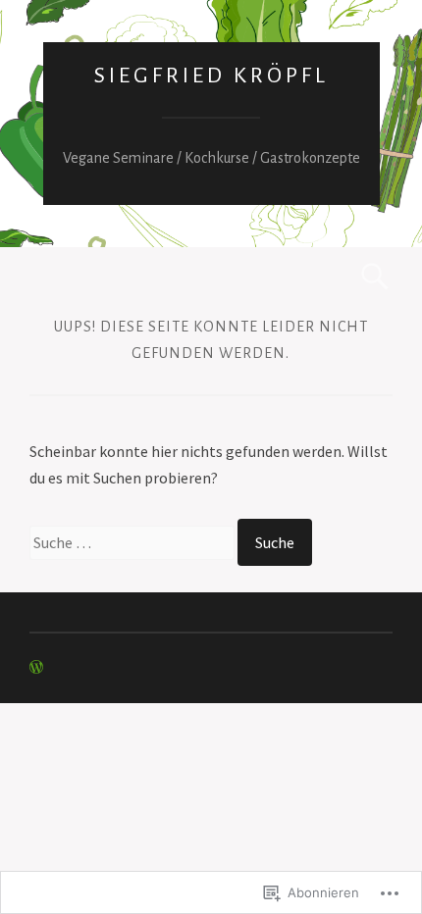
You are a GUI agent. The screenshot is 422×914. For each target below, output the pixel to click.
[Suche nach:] (133, 542)
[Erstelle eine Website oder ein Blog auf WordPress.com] (36, 668)
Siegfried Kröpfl (211, 75)
